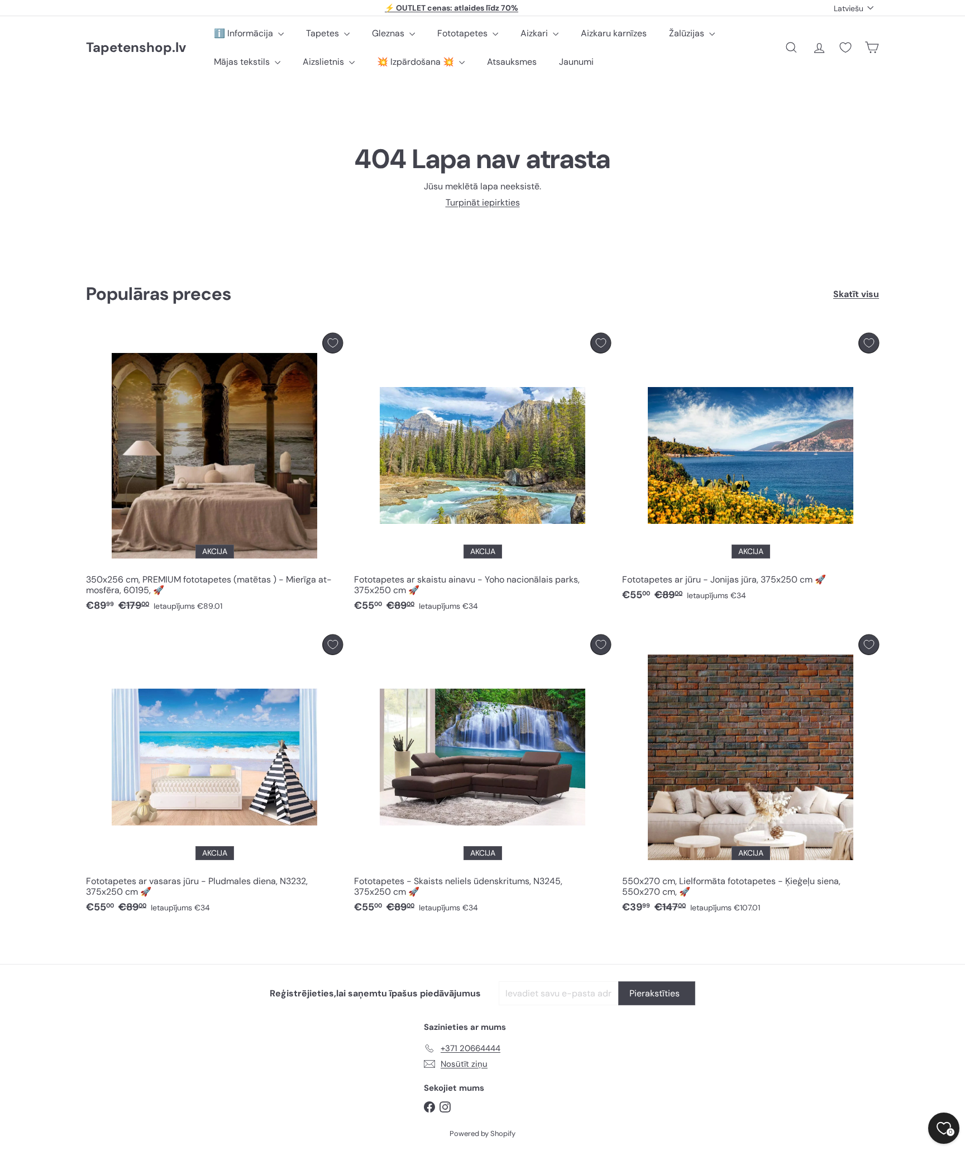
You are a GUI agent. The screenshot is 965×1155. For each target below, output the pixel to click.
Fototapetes (463, 33)
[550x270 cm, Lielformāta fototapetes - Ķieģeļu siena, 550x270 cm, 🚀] (750, 777)
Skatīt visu (856, 294)
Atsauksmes (512, 62)
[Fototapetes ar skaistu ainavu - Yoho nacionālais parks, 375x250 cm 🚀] (482, 475)
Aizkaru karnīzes (614, 33)
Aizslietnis (324, 62)
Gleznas (389, 33)
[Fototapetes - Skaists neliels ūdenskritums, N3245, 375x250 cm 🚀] (482, 777)
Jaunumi (576, 62)
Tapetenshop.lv (136, 48)
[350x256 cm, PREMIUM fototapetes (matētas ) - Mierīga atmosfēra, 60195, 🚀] (214, 475)
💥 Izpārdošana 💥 (416, 62)
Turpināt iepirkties (483, 202)
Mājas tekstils (243, 62)
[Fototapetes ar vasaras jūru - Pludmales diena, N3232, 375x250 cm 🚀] (214, 777)
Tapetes (323, 33)
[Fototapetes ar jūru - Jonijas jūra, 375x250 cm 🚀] (750, 470)
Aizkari (535, 33)
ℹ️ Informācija (244, 33)
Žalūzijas (687, 33)
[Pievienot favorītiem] (332, 343)
